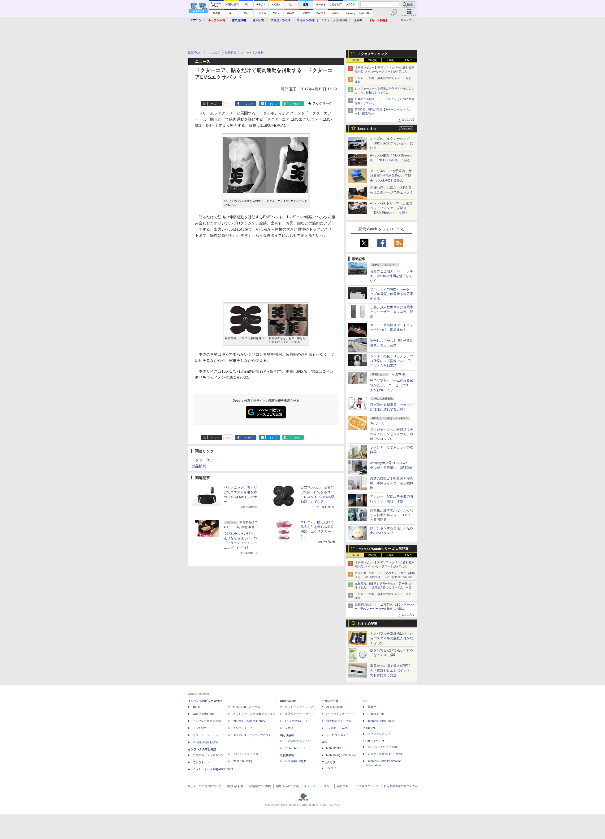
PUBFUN (369, 728)
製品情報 (199, 466)
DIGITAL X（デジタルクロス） (252, 735)
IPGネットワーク (374, 741)
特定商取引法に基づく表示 (401, 786)
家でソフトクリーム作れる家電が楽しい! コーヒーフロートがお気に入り (391, 385)
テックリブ (328, 762)
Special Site (367, 129)
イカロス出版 (329, 701)
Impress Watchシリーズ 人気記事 (383, 549)
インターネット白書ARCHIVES (213, 769)
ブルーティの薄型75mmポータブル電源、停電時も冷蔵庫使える (391, 293)
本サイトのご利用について (204, 786)
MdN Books (333, 748)
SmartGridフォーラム (246, 706)
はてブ (273, 103)
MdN (324, 742)
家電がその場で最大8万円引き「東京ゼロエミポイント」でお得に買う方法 (391, 670)
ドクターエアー (204, 460)
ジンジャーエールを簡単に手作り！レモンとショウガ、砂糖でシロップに (391, 434)
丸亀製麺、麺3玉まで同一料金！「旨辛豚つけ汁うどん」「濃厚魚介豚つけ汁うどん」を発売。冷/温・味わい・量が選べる (384, 587)
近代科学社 (287, 755)
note (296, 103)
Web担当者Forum (204, 714)
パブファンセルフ (378, 734)
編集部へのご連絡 (287, 786)
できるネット (201, 762)
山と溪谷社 (287, 735)
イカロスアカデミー (339, 735)
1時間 (355, 60)
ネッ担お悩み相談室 (205, 742)
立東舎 (289, 728)
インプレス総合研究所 (207, 721)
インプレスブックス (245, 754)
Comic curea (375, 714)
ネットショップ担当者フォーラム (254, 714)
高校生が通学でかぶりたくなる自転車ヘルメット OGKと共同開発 (391, 515)
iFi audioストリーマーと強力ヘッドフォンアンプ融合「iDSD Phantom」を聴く (391, 208)
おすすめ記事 (367, 623)
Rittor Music (288, 701)
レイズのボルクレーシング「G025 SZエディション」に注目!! (391, 143)
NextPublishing (242, 761)
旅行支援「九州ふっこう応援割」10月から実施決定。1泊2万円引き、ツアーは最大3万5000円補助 (385, 577)
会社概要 (342, 786)
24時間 (372, 60)
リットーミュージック (299, 706)
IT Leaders (199, 728)
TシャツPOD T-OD (298, 721)
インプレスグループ (366, 786)
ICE (365, 701)
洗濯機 (358, 20)
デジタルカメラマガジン (208, 755)
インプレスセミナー (245, 728)
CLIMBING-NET (295, 748)
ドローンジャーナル (205, 735)
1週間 (390, 60)
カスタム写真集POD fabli (384, 754)
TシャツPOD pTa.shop (382, 747)
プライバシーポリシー (318, 786)
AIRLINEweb (334, 706)
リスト (228, 103)
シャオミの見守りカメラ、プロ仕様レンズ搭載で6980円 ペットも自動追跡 (392, 360)
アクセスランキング (372, 54)
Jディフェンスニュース (341, 714)
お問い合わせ (234, 786)
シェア (249, 103)
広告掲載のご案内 (259, 786)
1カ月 (408, 60)
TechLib (331, 768)
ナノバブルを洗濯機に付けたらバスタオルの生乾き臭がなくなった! (391, 638)
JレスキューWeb (337, 728)
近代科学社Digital (296, 761)
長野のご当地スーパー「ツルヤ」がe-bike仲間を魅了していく (391, 275)
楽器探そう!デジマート (299, 714)
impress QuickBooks (380, 721)
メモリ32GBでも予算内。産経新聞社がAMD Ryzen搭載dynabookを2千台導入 (391, 175)
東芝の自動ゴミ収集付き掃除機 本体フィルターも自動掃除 (391, 483)
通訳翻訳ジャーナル (339, 721)
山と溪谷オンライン (297, 741)
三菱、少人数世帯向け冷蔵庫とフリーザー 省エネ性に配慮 (391, 311)
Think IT (198, 706)
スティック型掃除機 (334, 20)
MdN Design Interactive (341, 755)
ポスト (215, 103)
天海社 (371, 706)
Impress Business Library (249, 721)
